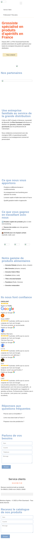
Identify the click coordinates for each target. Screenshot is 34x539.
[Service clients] (17, 475)
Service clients (17, 479)
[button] (21, 3)
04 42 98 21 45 (17, 483)
